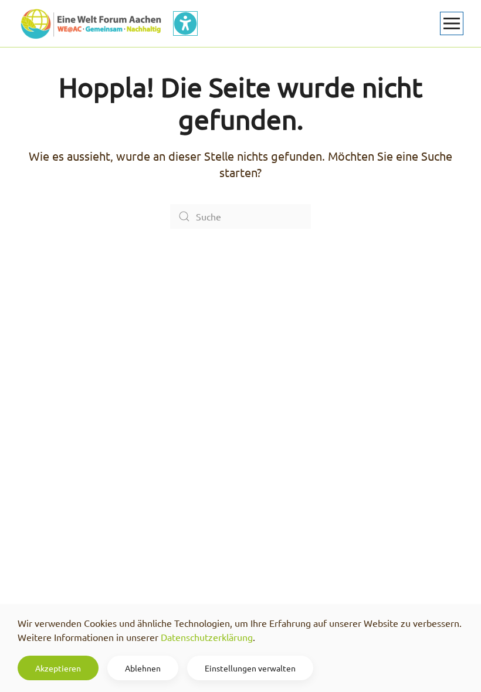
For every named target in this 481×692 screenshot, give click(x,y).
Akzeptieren (58, 668)
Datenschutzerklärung (207, 637)
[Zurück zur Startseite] (91, 23)
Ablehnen (143, 668)
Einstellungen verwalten (250, 668)
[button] (451, 23)
